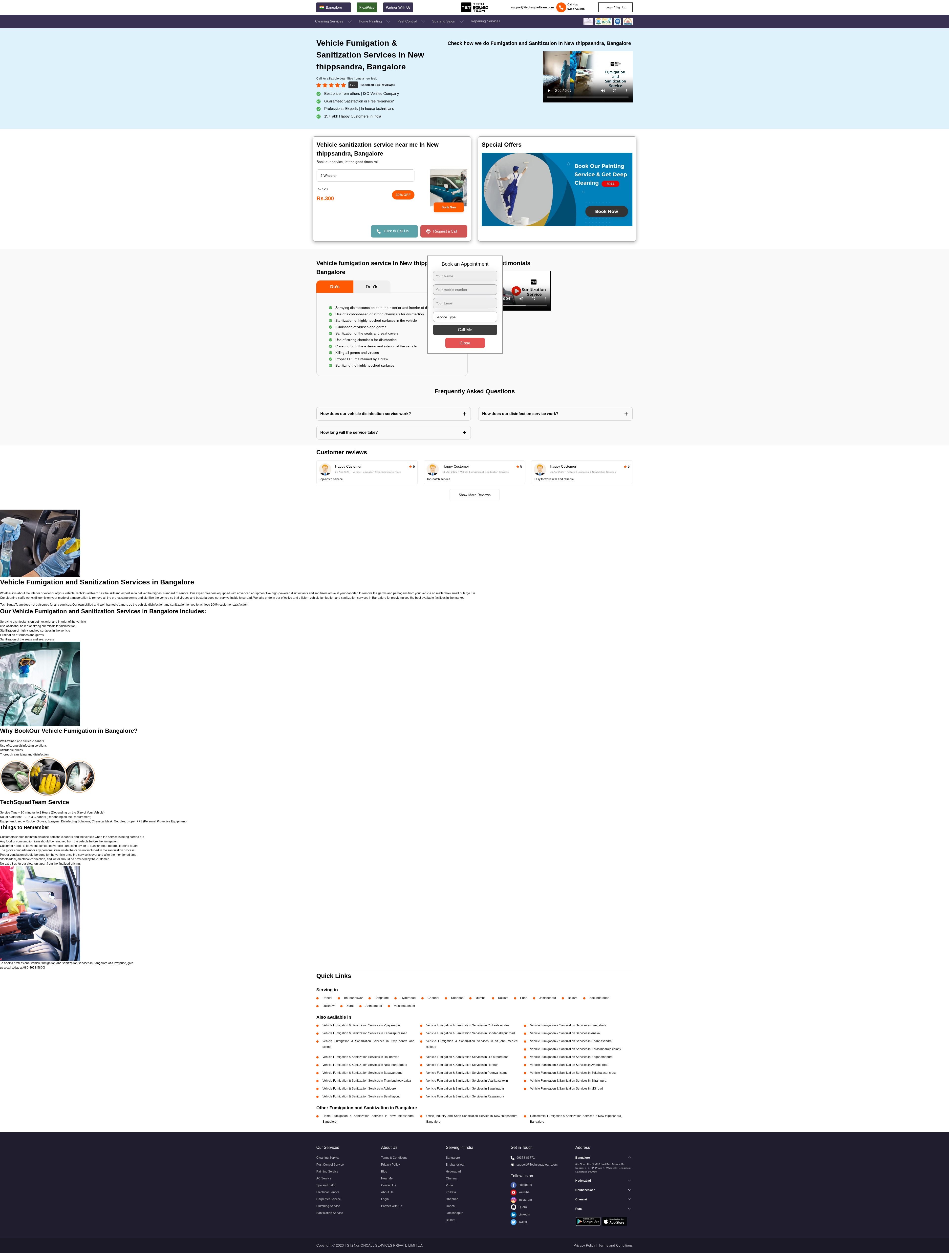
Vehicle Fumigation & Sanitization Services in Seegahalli (568, 1025)
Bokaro (573, 998)
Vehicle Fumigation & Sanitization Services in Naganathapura (571, 1057)
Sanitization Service (329, 1213)
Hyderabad (408, 998)
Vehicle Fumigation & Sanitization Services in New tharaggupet (365, 1065)
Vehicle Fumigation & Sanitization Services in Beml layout (361, 1096)
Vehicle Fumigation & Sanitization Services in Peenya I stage (467, 1072)
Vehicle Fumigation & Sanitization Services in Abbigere (359, 1088)
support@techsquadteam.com (532, 7)
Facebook (525, 1185)
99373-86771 (526, 1157)
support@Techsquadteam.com (537, 1164)
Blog (384, 1171)
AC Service (323, 1178)
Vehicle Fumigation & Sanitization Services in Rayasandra (465, 1096)
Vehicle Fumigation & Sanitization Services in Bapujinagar (465, 1088)
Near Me (387, 1178)
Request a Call (445, 231)
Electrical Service (328, 1192)
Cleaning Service (328, 1157)
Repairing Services (485, 21)
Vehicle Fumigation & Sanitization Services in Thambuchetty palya (367, 1080)
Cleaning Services (329, 21)
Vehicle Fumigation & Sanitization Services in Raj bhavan (361, 1057)
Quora (522, 1207)
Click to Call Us (396, 231)
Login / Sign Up (615, 7)
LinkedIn (524, 1214)
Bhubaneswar (353, 998)
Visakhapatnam (404, 1006)
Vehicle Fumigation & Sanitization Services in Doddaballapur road (470, 1033)
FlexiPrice (367, 7)
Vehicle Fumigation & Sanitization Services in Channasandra (571, 1041)
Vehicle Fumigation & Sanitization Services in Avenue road (569, 1065)
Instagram (525, 1199)
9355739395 (576, 9)
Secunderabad (599, 998)
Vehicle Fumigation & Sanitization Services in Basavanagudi (363, 1072)
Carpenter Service (328, 1199)
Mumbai (480, 998)
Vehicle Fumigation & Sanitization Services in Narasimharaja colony (575, 1049)
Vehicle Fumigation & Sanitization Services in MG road (566, 1088)
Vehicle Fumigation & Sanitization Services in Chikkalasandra (467, 1025)
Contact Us (388, 1185)
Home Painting (371, 21)
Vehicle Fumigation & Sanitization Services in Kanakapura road (365, 1033)
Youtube (524, 1192)
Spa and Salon (444, 21)
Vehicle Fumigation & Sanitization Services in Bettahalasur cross (573, 1072)
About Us (387, 1192)
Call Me (465, 329)
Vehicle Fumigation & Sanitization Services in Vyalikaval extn (467, 1080)
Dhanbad (457, 998)
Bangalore (382, 998)
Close (465, 343)
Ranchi (327, 998)
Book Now (449, 207)
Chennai (433, 998)
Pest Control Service (330, 1164)
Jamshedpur (547, 998)
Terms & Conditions (394, 1157)
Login (385, 1199)
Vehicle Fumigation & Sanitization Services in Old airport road (467, 1057)
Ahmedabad (374, 1006)
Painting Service (327, 1171)
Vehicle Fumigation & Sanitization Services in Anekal (565, 1033)
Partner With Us (398, 7)
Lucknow (329, 1006)
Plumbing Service (328, 1206)
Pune (523, 998)
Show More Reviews (475, 495)
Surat (350, 1006)
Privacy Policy (390, 1164)
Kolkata (503, 998)
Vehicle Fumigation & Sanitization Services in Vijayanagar (361, 1025)
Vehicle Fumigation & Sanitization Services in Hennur (462, 1065)
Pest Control (407, 21)
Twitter (522, 1222)
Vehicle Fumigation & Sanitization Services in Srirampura (568, 1080)
